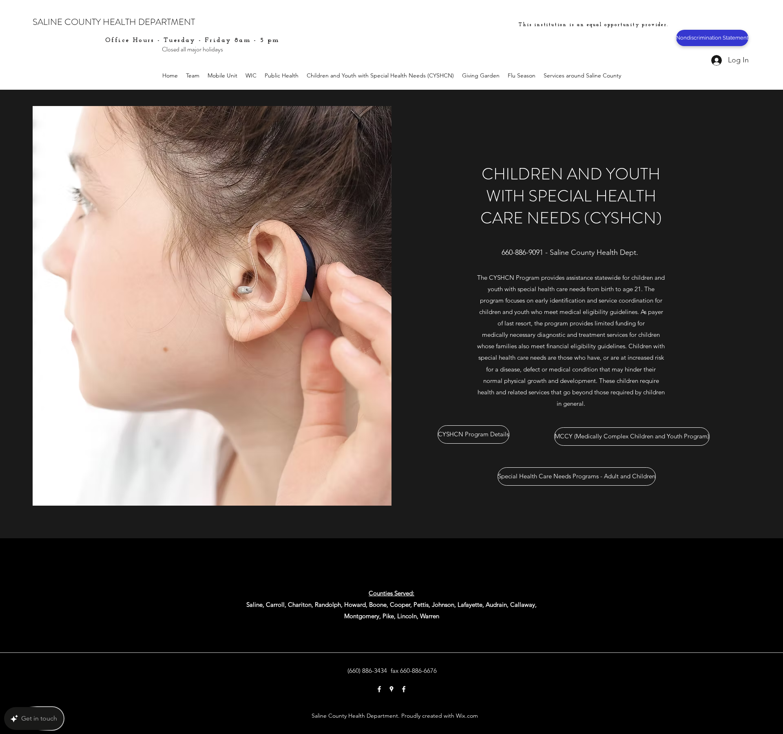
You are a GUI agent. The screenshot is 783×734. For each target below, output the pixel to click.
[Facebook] (379, 689)
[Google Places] (391, 689)
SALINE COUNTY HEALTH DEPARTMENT (114, 21)
